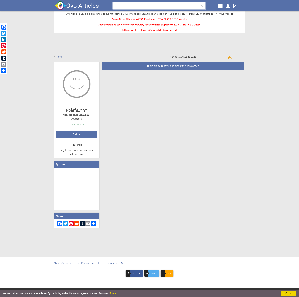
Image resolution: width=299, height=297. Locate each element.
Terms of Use (72, 263)
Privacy (85, 263)
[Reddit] (4, 52)
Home (59, 56)
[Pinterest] (4, 46)
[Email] (4, 64)
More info (113, 293)
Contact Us (96, 263)
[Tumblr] (4, 58)
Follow (77, 134)
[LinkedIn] (4, 39)
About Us (59, 263)
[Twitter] (4, 33)
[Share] (4, 70)
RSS (122, 263)
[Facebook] (4, 27)
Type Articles (111, 263)
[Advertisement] (149, 46)
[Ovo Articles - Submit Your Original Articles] (77, 5)
